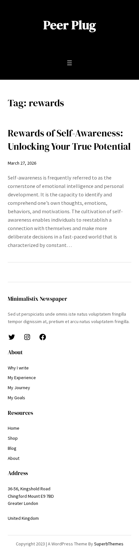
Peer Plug (69, 24)
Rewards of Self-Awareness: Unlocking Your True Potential (69, 140)
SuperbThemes (108, 544)
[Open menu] (69, 63)
